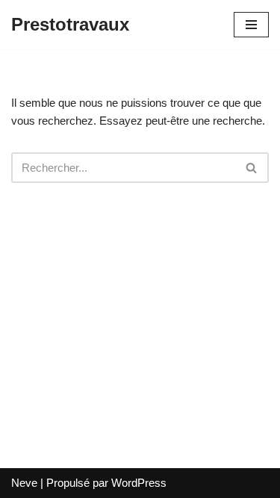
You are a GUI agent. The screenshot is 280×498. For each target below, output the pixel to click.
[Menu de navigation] (251, 24)
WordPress (139, 482)
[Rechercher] (252, 167)
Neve (24, 482)
